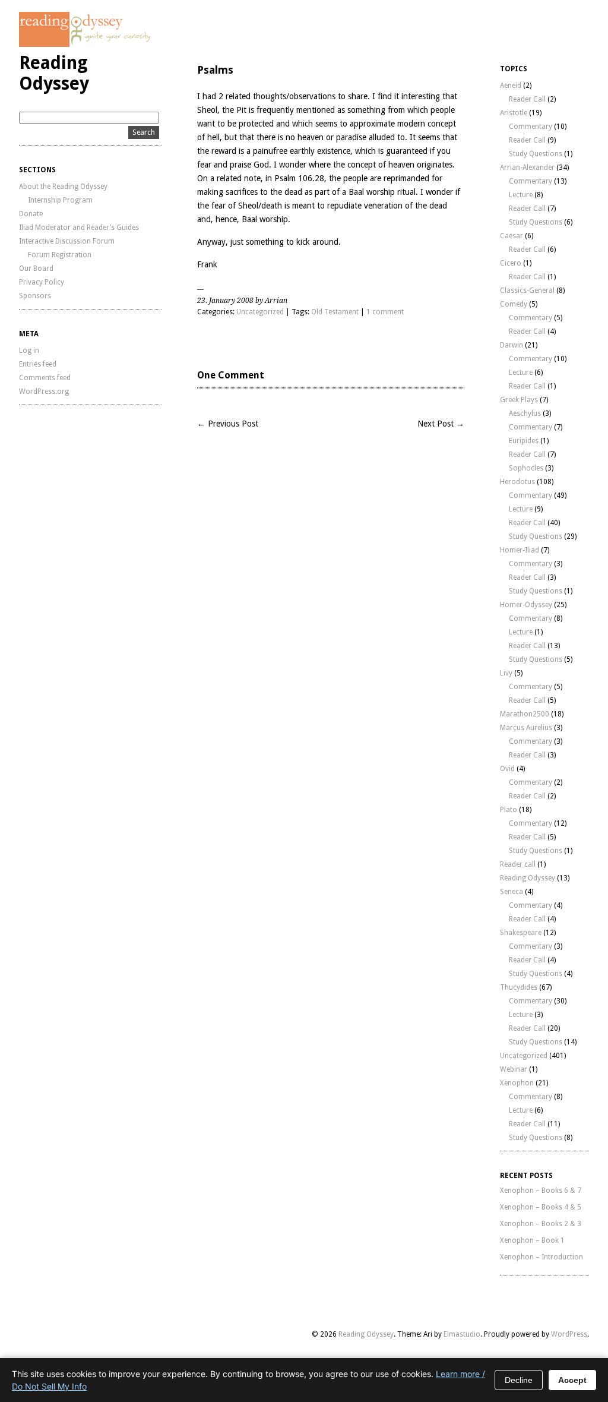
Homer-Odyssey (526, 605)
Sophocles (526, 468)
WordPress (569, 1334)
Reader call (518, 864)
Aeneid (510, 85)
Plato (508, 810)
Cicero (510, 263)
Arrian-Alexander (527, 167)
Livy (506, 673)
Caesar (511, 236)
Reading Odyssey (54, 73)
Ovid (507, 769)
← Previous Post (227, 423)
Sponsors (35, 296)
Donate (31, 214)
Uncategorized (260, 312)
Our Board (36, 268)
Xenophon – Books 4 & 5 (540, 1207)
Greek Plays (519, 400)
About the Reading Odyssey (63, 186)
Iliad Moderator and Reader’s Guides (79, 227)
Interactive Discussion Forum (67, 241)
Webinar (513, 1069)
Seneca (511, 892)
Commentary (530, 126)
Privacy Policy (41, 282)
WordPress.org (44, 391)
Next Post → (440, 423)
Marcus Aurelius (526, 728)
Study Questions (535, 154)
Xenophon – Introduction (541, 1257)
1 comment (385, 312)
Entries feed (37, 364)
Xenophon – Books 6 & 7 (540, 1190)
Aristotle (513, 113)
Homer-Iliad (519, 550)
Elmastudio (462, 1334)
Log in (29, 350)
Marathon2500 (524, 714)
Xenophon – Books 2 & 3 (540, 1224)
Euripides (524, 441)
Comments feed (45, 378)
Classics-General (527, 290)
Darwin (511, 345)
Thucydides (518, 987)
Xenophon (517, 1083)
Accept (572, 1380)
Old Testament (335, 312)
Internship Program (60, 200)
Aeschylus (525, 413)
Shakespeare (521, 933)
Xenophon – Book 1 (532, 1240)
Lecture (521, 195)
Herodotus (517, 482)
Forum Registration (59, 255)
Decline (519, 1380)
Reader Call (527, 99)
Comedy (513, 304)
